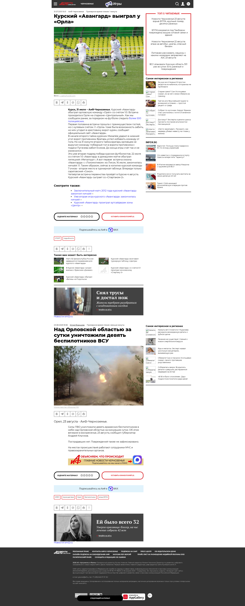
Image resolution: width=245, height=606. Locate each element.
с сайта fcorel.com (67, 96)
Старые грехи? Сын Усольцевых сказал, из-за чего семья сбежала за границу (174, 93)
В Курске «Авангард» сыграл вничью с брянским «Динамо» (79, 269)
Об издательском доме (165, 551)
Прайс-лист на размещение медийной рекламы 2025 (161, 554)
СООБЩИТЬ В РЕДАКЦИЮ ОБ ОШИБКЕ (110, 557)
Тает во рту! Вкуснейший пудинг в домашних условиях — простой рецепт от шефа (173, 103)
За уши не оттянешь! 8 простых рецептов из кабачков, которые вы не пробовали (174, 84)
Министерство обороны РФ (66, 407)
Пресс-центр (146, 551)
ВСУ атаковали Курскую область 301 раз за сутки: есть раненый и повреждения (168, 66)
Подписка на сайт (129, 551)
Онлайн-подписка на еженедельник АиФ (91, 554)
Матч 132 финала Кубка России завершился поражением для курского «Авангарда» (79, 261)
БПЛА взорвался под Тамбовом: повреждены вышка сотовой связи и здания (168, 32)
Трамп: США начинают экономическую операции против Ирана (172, 185)
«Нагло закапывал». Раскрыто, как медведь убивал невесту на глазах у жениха (174, 131)
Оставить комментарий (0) (122, 217)
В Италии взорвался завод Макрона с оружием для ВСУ (173, 166)
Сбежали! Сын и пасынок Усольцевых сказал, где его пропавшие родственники (174, 360)
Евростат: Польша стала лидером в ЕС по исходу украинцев (172, 147)
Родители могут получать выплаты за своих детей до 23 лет (173, 175)
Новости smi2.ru (63, 316)
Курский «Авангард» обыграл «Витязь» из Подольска (79, 278)
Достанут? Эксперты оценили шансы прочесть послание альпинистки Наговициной (174, 122)
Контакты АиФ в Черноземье (105, 551)
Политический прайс (82, 557)
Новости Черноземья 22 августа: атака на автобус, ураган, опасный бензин (168, 44)
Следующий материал (100, 598)
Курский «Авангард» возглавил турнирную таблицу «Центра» (125, 260)
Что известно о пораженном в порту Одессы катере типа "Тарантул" (173, 156)
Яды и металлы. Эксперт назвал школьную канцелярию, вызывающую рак (172, 350)
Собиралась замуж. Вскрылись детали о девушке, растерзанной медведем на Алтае (172, 369)
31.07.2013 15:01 (60, 11)
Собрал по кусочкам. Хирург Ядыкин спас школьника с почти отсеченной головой (174, 112)
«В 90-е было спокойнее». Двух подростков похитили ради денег (173, 378)
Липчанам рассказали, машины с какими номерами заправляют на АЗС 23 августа (168, 55)
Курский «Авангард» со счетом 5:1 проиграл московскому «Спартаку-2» (126, 270)
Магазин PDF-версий (122, 554)
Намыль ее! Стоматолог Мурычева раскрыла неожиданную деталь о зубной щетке (173, 332)
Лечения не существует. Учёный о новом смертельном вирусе (173, 340)
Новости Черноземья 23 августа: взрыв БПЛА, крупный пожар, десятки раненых (168, 21)
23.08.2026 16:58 (61, 325)
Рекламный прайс (81, 551)
